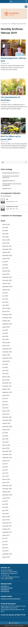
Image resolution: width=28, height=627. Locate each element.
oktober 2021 (6, 389)
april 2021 (5, 405)
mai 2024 (5, 299)
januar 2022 (5, 380)
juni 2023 (5, 330)
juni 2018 (5, 504)
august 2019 (6, 461)
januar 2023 (5, 345)
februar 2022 (6, 377)
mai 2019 (5, 470)
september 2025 (7, 255)
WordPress (15, 623)
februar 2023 (6, 342)
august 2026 (6, 224)
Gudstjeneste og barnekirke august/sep (10, 176)
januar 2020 (5, 448)
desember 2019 (7, 451)
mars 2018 (5, 513)
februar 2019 (6, 479)
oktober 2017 (6, 529)
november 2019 (7, 454)
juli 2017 (4, 538)
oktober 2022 (6, 355)
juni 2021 (5, 398)
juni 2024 (5, 296)
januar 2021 (5, 414)
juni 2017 (5, 541)
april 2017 (5, 548)
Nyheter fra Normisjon (12, 215)
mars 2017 (5, 551)
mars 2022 (5, 373)
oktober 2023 (6, 321)
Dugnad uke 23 (6, 188)
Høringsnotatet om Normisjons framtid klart (11, 184)
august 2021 (6, 395)
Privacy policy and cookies (14, 625)
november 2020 (7, 420)
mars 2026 (5, 237)
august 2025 (6, 258)
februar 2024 (6, 308)
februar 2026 (6, 240)
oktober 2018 (6, 492)
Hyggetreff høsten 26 (8, 181)
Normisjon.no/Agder (7, 588)
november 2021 (7, 386)
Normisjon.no (5, 586)
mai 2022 (5, 367)
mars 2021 (5, 408)
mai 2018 (5, 507)
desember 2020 (7, 417)
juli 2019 (4, 464)
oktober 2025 (6, 252)
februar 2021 (6, 411)
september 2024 (7, 286)
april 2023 (5, 336)
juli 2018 (4, 501)
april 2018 (5, 510)
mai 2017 (5, 544)
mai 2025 (5, 265)
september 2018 (7, 495)
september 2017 (7, 532)
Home (8, 23)
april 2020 (5, 439)
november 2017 (7, 526)
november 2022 (7, 352)
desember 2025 (7, 246)
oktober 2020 (6, 423)
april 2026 (5, 234)
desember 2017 (7, 523)
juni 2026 (5, 227)
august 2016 (6, 557)
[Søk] (26, 1)
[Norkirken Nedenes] (14, 14)
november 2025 (7, 249)
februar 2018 (6, 516)
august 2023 (6, 327)
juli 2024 (4, 293)
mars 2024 (5, 305)
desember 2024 (7, 277)
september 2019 (7, 457)
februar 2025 (6, 271)
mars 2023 (5, 339)
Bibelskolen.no (5, 591)
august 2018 (6, 498)
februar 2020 (6, 445)
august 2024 (6, 289)
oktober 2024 (6, 283)
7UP (7, 199)
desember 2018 (7, 485)
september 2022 (7, 358)
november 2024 (7, 280)
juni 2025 (5, 262)
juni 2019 (5, 467)
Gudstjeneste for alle (12, 206)
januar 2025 (5, 274)
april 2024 (5, 302)
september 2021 (7, 392)
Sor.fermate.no (5, 589)
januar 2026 (5, 243)
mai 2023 (5, 333)
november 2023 (7, 317)
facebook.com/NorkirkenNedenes (10, 599)
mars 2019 (5, 476)
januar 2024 (5, 311)
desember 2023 (7, 314)
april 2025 (5, 268)
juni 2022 (5, 364)
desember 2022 (7, 349)
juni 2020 (5, 433)
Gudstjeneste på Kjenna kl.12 (11, 173)
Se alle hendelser (6, 196)
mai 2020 (5, 436)
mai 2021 (5, 401)
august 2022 (6, 361)
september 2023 (7, 324)
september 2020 (7, 426)
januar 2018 (5, 520)
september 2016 (7, 554)
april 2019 (5, 473)
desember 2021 (7, 383)
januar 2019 (5, 482)
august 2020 (6, 429)
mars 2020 (5, 442)
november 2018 (7, 488)
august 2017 (6, 535)
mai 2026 (5, 230)
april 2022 (5, 370)
